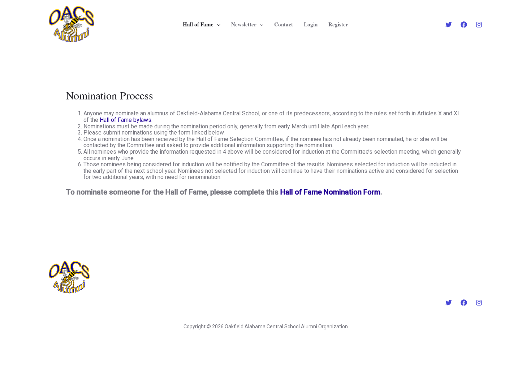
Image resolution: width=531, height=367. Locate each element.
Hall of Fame (198, 24)
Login (311, 24)
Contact (283, 24)
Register (338, 24)
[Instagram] (479, 24)
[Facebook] (464, 24)
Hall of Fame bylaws (125, 119)
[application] (216, 24)
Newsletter (243, 24)
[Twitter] (448, 24)
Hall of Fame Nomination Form (330, 192)
